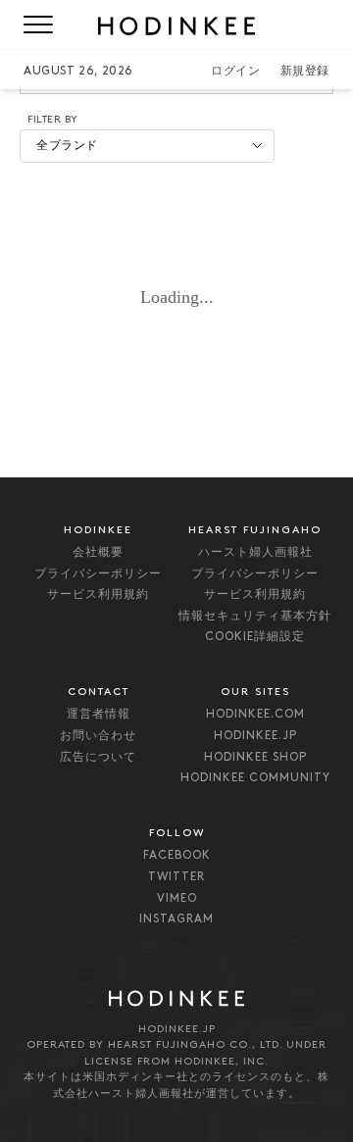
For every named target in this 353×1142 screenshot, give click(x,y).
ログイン (235, 71)
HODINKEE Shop (255, 758)
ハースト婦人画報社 (255, 553)
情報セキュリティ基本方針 (254, 616)
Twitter (176, 877)
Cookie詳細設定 (255, 637)
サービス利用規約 (98, 595)
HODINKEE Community (255, 778)
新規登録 (304, 71)
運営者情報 (98, 714)
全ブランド (67, 146)
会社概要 (98, 553)
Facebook (177, 856)
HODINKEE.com (255, 714)
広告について (98, 758)
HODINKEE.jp (255, 736)
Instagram (176, 919)
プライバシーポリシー (98, 574)
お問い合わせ (98, 736)
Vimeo (177, 899)
